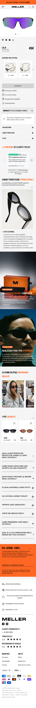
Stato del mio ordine (24, 665)
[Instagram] (7, 624)
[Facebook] (3, 624)
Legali (18, 688)
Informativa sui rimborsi (8, 695)
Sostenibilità (6, 661)
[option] (18, 23)
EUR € (16, 670)
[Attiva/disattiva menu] (3, 7)
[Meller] (18, 7)
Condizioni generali (7, 692)
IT (9, 670)
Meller (14, 688)
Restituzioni (21, 661)
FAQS (20, 657)
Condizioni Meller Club (20, 692)
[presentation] (3, 69)
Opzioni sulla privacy (22, 695)
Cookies (19, 690)
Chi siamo (5, 657)
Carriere (4, 665)
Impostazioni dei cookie (8, 697)
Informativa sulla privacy (8, 690)
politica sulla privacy (7, 573)
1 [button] (15, 34)
